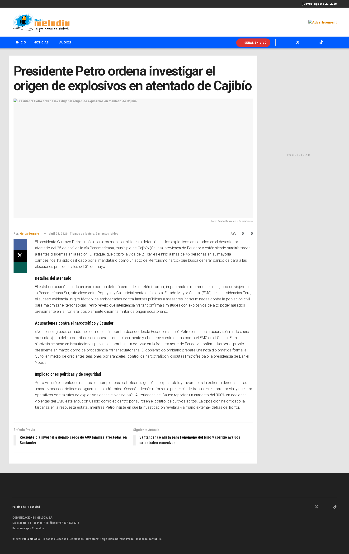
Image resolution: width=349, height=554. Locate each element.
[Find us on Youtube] (313, 42)
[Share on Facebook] (20, 244)
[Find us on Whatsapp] (282, 42)
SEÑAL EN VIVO (255, 42)
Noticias (40, 42)
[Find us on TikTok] (321, 42)
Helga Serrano (29, 233)
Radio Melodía (31, 539)
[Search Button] (335, 42)
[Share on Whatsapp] (20, 267)
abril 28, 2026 (58, 233)
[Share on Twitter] (20, 256)
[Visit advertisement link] (322, 22)
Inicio (21, 42)
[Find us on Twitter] (298, 42)
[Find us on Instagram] (305, 42)
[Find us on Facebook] (289, 42)
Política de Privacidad (26, 507)
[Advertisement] (299, 103)
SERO (157, 539)
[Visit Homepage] (41, 22)
